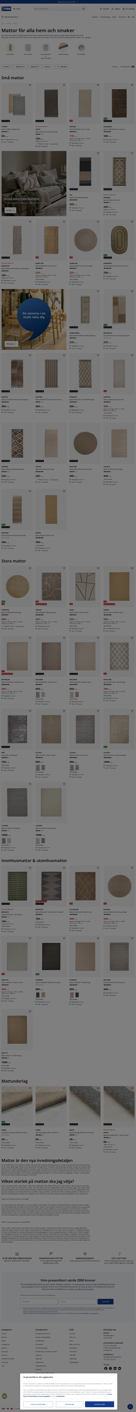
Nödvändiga (69, 1404)
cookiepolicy (60, 1396)
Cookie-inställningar (38, 1404)
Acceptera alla (99, 1404)
